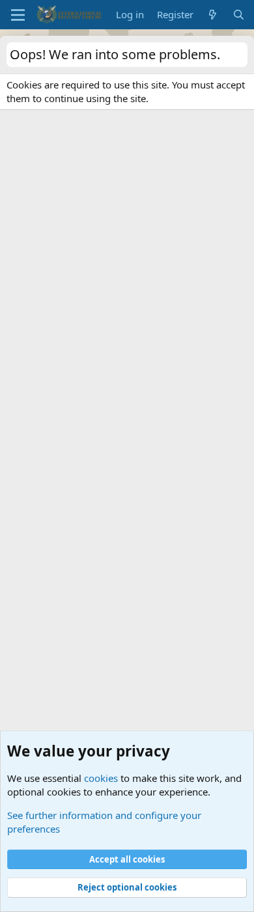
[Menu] (18, 15)
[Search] (238, 15)
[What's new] (212, 15)
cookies (101, 778)
